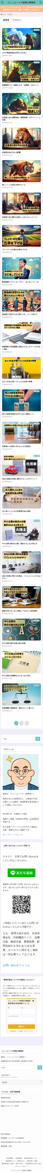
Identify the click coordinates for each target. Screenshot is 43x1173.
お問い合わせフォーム (16, 965)
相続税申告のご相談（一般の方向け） (13, 1163)
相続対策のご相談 (32, 1161)
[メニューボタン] (40, 2)
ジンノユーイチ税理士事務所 (21, 2)
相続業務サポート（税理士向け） (15, 1161)
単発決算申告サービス (30, 1158)
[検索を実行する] (37, 739)
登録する (21, 1026)
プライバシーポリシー (21, 1166)
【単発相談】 (19, 1158)
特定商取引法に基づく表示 (33, 1163)
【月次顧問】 (10, 1158)
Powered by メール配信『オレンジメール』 (21, 1031)
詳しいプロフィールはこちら (13, 834)
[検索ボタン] (2, 2)
